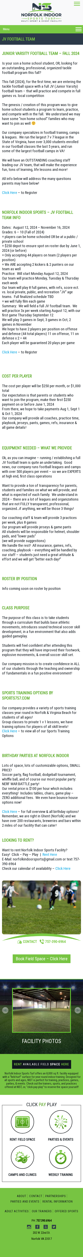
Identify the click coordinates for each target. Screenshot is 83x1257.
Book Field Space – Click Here (41, 958)
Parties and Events (24, 1201)
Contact (35, 1196)
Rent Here (50, 854)
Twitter (61, 43)
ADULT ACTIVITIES (17, 1211)
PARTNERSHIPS (55, 1196)
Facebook (44, 43)
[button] (78, 1010)
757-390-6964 (55, 941)
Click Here (9, 192)
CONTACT (30, 941)
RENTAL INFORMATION (58, 1201)
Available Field (41, 1064)
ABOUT (21, 1196)
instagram (35, 43)
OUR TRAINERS (42, 1211)
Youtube (52, 43)
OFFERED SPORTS (66, 1211)
